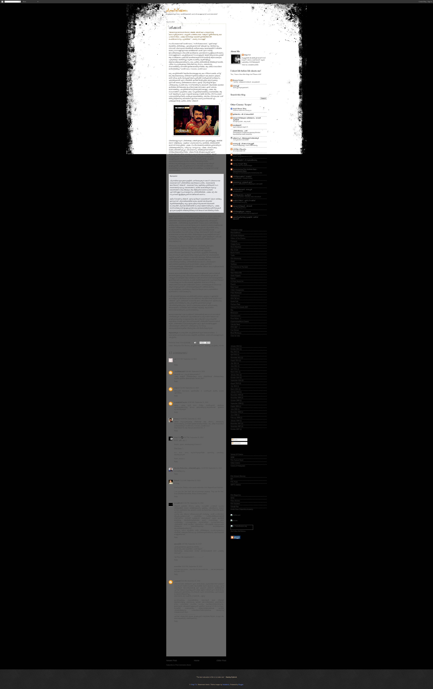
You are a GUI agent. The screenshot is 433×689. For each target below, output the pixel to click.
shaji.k (176, 388)
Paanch (233, 284)
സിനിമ (221, 345)
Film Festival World (237, 460)
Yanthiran (234, 264)
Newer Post (171, 660)
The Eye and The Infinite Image (242, 165)
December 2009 (236, 395)
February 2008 (235, 418)
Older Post (221, 660)
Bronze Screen (238, 80)
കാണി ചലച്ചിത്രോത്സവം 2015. (243, 156)
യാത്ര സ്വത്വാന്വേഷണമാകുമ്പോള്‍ (245, 213)
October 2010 (235, 377)
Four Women (235, 330)
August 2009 (235, 406)
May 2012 (234, 352)
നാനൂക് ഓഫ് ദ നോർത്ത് (240, 140)
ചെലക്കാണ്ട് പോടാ (180, 402)
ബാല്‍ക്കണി (237, 125)
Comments (237, 443)
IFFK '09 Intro (235, 298)
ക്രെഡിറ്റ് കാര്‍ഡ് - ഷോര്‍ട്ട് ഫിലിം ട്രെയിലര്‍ (247, 197)
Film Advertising (236, 258)
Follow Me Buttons (239, 531)
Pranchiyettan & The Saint (239, 267)
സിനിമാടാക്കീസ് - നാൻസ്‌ (242, 176)
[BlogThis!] (203, 343)
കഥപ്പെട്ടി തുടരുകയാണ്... (241, 87)
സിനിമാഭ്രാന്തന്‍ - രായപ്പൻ (242, 189)
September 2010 (236, 380)
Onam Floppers (236, 276)
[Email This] (200, 343)
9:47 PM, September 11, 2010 (193, 437)
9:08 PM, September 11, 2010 (191, 419)
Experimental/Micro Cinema (240, 321)
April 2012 (234, 354)
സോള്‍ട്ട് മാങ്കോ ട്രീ (239, 151)
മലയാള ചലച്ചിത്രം (211, 345)
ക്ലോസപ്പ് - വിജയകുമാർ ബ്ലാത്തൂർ (246, 138)
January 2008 (235, 421)
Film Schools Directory (238, 476)
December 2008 (236, 412)
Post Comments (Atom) (183, 665)
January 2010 (235, 392)
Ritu (232, 310)
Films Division (235, 501)
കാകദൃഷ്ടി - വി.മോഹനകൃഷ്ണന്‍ (243, 143)
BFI (232, 479)
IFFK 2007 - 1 (235, 327)
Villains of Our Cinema (238, 238)
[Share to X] (205, 343)
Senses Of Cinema (237, 454)
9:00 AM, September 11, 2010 (195, 371)
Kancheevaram (235, 316)
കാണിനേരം (237, 154)
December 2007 (236, 423)
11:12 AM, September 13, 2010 (190, 480)
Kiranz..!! (177, 419)
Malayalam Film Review (181, 345)
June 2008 (234, 415)
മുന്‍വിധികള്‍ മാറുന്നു (240, 202)
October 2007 (235, 429)
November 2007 (236, 426)
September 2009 (236, 403)
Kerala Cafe (234, 301)
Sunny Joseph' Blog (240, 164)
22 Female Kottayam (237, 235)
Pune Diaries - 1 (236, 318)
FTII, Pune (234, 482)
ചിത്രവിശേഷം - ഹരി (240, 131)
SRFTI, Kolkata (236, 485)
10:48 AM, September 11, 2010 (198, 402)
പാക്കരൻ (177, 581)
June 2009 (234, 409)
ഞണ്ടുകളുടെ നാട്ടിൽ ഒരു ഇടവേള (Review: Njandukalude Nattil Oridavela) (246, 133)
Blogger (240, 684)
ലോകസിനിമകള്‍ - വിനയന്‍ (242, 206)
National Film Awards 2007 (239, 307)
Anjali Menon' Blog (239, 109)
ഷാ (175, 359)
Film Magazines (236, 495)
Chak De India (235, 336)
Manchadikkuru (236, 232)
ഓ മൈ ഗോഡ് (237, 191)
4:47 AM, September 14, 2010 (191, 544)
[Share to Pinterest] (209, 343)
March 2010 (234, 389)
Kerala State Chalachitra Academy (242, 509)
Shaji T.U (177, 437)
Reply (176, 365)
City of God (234, 250)
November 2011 (236, 357)
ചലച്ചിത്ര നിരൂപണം (197, 345)
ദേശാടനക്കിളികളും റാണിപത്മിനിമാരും (245, 145)
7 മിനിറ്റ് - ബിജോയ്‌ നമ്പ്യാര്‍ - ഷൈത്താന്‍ (246, 82)
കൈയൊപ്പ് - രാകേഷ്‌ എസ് (242, 182)
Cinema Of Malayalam (238, 466)
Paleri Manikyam (236, 293)
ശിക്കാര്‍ (175, 27)
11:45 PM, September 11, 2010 (211, 468)
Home (196, 660)
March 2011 (234, 372)
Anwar (233, 261)
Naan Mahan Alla (236, 273)
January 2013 (235, 346)
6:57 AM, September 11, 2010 (187, 359)
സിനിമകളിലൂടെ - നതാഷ (242, 211)
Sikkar (233, 270)
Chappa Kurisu (235, 244)
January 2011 (235, 375)
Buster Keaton (235, 253)
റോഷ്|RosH (178, 503)
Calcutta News (235, 324)
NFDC (233, 498)
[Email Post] (195, 342)
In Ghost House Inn (237, 281)
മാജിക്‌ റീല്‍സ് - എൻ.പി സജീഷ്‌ (244, 200)
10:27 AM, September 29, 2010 (192, 566)
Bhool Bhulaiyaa (236, 333)
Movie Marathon (236, 247)
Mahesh (177, 480)
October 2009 (235, 400)
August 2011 (235, 360)
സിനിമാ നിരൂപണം (239, 149)
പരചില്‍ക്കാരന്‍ (179, 371)
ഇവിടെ (181, 194)
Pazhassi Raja (235, 304)
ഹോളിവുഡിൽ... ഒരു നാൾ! (241, 121)
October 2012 (235, 349)
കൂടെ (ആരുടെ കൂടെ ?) (240, 127)
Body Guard (234, 287)
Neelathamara (235, 296)
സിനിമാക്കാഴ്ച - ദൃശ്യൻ (242, 195)
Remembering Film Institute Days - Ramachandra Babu (245, 170)
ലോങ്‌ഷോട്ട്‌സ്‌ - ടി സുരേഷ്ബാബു (245, 160)
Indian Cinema (235, 463)
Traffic (233, 255)
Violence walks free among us (242, 110)
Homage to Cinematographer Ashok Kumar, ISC (247, 173)
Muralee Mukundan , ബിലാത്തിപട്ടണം (187, 468)
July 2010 (234, 386)
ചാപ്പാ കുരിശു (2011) (239, 208)
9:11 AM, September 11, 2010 (189, 388)
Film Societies (235, 503)
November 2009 (236, 398)
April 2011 (234, 369)
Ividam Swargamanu (237, 290)
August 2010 (235, 383)
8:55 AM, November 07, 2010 (190, 581)
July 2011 (234, 363)
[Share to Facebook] (207, 343)
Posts (235, 439)
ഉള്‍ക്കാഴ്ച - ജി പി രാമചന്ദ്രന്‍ (243, 114)
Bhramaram (234, 313)
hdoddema (226, 684)
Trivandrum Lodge (236, 230)
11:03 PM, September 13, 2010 (193, 503)
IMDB (232, 457)
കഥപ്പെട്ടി (236, 86)
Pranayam (234, 241)
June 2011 (234, 366)
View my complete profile (250, 65)
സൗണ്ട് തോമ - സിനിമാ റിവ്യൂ (242, 178)
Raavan (233, 278)
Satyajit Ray (235, 506)
